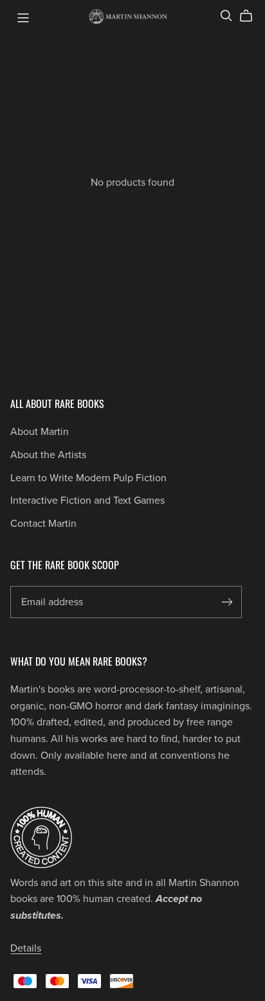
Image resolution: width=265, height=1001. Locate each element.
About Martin (39, 431)
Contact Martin (43, 523)
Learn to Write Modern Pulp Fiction (88, 478)
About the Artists (48, 454)
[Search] (226, 16)
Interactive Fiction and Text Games (87, 500)
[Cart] (251, 16)
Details (25, 948)
